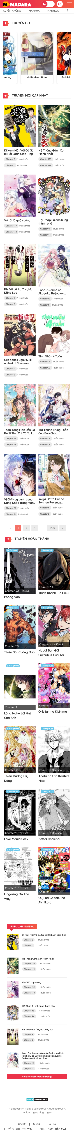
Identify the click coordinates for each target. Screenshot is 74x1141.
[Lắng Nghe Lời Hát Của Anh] (20, 686)
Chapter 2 (10, 159)
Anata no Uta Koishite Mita (54, 778)
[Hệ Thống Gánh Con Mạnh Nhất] (54, 125)
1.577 (52, 528)
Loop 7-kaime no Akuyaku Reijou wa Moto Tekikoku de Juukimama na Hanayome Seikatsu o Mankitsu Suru (43, 1056)
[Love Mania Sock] (20, 812)
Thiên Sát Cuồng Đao (19, 652)
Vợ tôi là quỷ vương (17, 220)
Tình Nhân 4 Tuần (50, 356)
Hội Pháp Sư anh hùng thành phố (53, 221)
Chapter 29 (45, 438)
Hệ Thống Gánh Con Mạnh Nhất (51, 152)
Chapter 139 (11, 226)
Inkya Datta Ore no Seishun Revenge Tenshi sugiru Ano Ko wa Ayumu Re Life (52, 504)
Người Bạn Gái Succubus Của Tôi (51, 652)
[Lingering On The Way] (20, 868)
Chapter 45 (45, 229)
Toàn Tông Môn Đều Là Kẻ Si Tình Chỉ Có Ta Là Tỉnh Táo (19, 433)
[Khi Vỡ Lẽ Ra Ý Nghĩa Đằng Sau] (20, 264)
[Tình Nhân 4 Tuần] (54, 333)
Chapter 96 (11, 438)
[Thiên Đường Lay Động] (20, 749)
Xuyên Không (12, 10)
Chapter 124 (12, 646)
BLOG (36, 1124)
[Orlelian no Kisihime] (54, 685)
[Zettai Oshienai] (54, 812)
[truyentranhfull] (17, 3)
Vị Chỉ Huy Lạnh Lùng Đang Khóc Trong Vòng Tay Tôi (19, 503)
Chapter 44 (45, 235)
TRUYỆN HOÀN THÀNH (31, 539)
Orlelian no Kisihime (52, 711)
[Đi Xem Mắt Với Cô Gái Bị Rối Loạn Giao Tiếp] (20, 125)
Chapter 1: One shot (51, 770)
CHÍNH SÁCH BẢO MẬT (53, 1129)
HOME (22, 1124)
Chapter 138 (11, 232)
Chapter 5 (44, 514)
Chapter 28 (45, 444)
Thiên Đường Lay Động (16, 778)
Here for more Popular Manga (37, 1076)
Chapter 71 (11, 514)
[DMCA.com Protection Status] (37, 1099)
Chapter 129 (45, 165)
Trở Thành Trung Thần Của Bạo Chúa (53, 431)
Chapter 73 (45, 368)
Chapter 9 (10, 298)
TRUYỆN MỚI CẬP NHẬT (29, 95)
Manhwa (53, 10)
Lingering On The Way (16, 896)
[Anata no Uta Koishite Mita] (54, 749)
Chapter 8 (10, 304)
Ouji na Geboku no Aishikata (51, 900)
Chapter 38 (11, 770)
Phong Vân (12, 597)
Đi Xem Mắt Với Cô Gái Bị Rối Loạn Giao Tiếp (19, 152)
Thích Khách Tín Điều (53, 593)
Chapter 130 (45, 159)
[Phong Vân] (20, 570)
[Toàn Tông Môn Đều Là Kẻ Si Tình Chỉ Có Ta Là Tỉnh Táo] (20, 405)
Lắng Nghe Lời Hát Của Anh (17, 715)
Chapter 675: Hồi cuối (17, 590)
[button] (66, 57)
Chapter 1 (10, 165)
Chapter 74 (45, 361)
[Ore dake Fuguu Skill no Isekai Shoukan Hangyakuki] (20, 335)
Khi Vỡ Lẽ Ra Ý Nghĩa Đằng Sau (18, 290)
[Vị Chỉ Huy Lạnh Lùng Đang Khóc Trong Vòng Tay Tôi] (20, 474)
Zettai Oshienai (49, 839)
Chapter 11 (45, 305)
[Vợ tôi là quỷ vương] (20, 195)
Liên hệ (51, 1124)
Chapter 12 (45, 298)
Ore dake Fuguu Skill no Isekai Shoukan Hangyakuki (18, 363)
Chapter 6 (44, 507)
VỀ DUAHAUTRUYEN (20, 1129)
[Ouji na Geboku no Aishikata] (54, 870)
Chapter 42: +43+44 (51, 644)
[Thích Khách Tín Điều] (54, 568)
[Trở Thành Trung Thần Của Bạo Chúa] (54, 405)
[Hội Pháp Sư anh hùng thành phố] (54, 195)
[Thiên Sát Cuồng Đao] (20, 627)
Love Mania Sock (16, 839)
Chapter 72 (11, 508)
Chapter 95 (11, 444)
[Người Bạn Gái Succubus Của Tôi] (54, 626)
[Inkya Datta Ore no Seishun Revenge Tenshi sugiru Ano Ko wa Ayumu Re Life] (54, 474)
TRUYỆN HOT (21, 23)
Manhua (34, 10)
